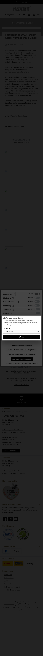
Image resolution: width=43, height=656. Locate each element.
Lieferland (6, 328)
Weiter (21, 337)
